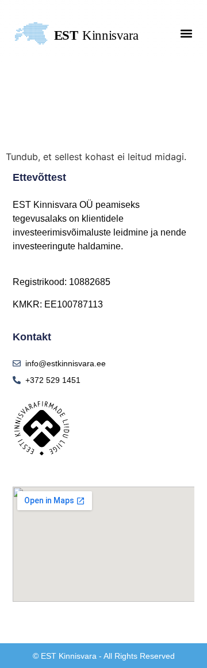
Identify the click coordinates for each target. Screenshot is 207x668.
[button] (186, 33)
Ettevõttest (39, 177)
